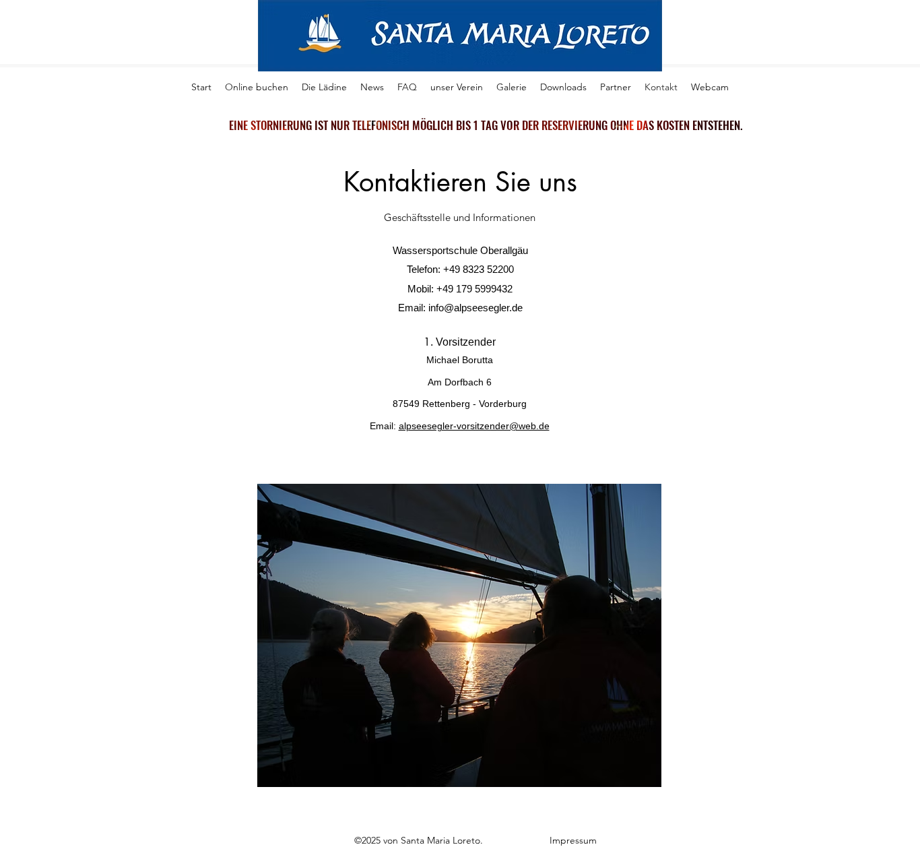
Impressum (574, 840)
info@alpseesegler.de (475, 307)
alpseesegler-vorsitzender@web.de (474, 425)
